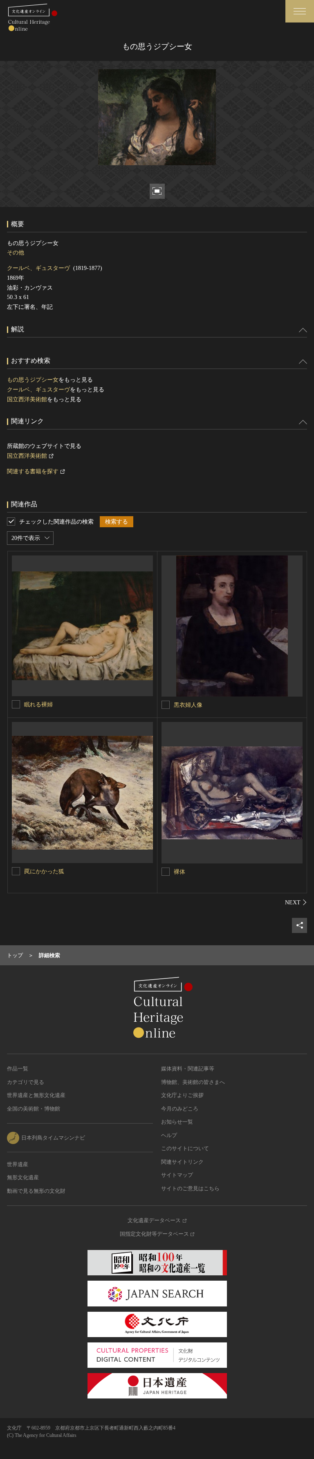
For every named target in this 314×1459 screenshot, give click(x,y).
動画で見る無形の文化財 (36, 1191)
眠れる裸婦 (38, 704)
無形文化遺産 (23, 1177)
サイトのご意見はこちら (190, 1188)
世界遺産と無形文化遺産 (36, 1095)
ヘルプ (169, 1135)
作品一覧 (17, 1069)
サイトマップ (177, 1175)
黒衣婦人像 (188, 705)
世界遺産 (17, 1164)
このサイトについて (185, 1148)
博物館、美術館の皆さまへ (193, 1082)
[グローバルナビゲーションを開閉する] (299, 11)
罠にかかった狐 (44, 871)
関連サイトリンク (182, 1162)
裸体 (179, 872)
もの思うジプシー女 (32, 380)
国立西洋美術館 (27, 399)
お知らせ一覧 (177, 1122)
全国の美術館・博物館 (33, 1109)
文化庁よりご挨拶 (182, 1095)
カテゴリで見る (25, 1082)
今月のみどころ (179, 1109)
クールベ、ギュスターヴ (38, 268)
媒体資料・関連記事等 (187, 1069)
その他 (15, 253)
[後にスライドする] (296, 902)
